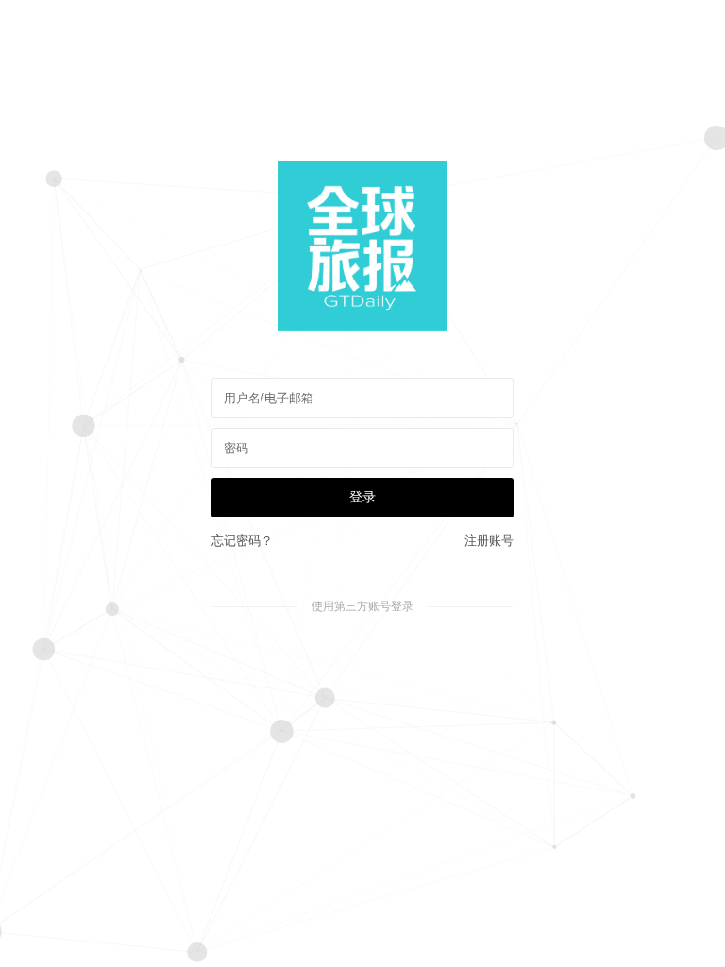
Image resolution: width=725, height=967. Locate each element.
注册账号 (489, 540)
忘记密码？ (242, 540)
